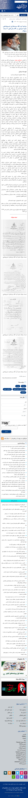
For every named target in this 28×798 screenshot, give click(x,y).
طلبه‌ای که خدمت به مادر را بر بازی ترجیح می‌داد (15, 597)
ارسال (6, 431)
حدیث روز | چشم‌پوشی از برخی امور (10, 15)
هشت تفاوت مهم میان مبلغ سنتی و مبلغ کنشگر (15, 641)
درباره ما (10, 723)
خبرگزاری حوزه (18, 60)
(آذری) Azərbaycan (21, 754)
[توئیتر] (13, 773)
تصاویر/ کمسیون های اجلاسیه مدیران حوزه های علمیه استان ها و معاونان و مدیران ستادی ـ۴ (14, 465)
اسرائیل (23, 392)
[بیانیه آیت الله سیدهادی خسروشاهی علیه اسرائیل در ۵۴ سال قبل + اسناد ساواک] (14, 42)
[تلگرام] (17, 773)
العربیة (24, 738)
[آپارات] (21, 773)
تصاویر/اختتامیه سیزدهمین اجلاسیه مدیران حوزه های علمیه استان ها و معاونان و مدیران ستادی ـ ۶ (14, 451)
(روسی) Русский (21, 750)
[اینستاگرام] (25, 773)
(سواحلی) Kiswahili (21, 756)
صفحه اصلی (24, 19)
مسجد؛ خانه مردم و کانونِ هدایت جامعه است (15, 516)
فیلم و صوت (9, 718)
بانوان (10, 715)
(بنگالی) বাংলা (23, 746)
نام (26, 402)
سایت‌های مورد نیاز (21, 721)
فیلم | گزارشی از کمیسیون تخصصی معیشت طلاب (15, 620)
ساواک (23, 386)
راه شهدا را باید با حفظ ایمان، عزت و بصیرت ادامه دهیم (14, 589)
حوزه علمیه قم (8, 710)
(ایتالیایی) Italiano (21, 758)
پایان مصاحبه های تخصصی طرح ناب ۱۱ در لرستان (15, 513)
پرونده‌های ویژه (20, 679)
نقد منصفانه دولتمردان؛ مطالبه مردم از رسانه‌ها (15, 599)
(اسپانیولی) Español (21, 752)
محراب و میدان (12, 19)
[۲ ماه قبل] (14, 688)
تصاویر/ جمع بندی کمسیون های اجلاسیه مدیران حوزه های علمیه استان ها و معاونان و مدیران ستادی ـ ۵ (13, 469)
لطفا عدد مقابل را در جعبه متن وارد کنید (16, 425)
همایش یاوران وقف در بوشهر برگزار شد (17, 544)
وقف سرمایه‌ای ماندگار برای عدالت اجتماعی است (15, 609)
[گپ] (17, 777)
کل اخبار (10, 707)
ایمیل (25, 408)
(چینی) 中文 (22, 764)
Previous (24, 688)
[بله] (5, 773)
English (24, 736)
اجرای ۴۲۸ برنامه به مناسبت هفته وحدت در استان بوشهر (13, 530)
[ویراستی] (21, 777)
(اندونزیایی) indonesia (20, 762)
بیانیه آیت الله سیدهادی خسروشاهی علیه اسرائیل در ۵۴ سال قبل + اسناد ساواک (15, 28)
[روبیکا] (25, 777)
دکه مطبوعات (21, 659)
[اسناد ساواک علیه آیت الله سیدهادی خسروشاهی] (14, 238)
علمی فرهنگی (18, 19)
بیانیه (17, 386)
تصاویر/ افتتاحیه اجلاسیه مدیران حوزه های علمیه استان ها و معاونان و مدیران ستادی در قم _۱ (13, 447)
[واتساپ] (13, 777)
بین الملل (10, 712)
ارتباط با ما (23, 723)
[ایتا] (9, 773)
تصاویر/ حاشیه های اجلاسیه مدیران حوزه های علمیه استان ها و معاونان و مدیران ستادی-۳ (13, 459)
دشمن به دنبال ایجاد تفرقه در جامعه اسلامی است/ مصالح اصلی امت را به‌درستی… (15, 586)
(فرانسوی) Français (21, 742)
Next (3, 688)
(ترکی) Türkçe (22, 748)
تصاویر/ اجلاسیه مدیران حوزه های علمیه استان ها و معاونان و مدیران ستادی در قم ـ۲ (14, 455)
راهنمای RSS (22, 726)
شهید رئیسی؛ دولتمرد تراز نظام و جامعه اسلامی (15, 602)
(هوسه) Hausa (22, 760)
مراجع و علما (23, 710)
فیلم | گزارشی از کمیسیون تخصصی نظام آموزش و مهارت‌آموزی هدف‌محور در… (16, 617)
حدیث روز (23, 15)
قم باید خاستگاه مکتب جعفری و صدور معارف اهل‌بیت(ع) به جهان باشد (16, 644)
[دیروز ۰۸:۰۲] (14, 668)
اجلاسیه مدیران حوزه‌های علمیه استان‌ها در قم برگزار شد (14, 462)
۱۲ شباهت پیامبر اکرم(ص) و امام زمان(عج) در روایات (14, 560)
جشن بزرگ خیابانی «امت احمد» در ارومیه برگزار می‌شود (13, 527)
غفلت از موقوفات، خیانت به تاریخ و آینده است (15, 533)
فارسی (24, 734)
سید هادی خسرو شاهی (19, 389)
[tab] (14, 501)
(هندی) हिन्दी (22, 744)
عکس (24, 718)
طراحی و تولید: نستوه (12, 795)
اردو (25, 740)
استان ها (23, 712)
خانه (25, 707)
